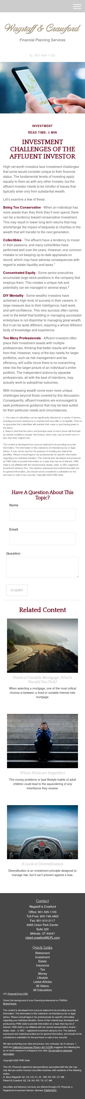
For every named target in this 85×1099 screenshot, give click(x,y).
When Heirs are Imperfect (42, 773)
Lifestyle (42, 977)
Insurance (42, 965)
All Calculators (42, 990)
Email (13, 529)
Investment (42, 957)
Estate (42, 961)
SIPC (54, 1090)
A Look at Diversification (42, 864)
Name (13, 505)
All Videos (42, 986)
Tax (42, 969)
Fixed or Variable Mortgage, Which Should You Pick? (42, 679)
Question (13, 553)
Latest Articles (42, 982)
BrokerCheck (10, 1003)
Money (42, 973)
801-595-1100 (45, 55)
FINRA (47, 1090)
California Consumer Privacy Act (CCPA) (32, 1047)
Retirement (42, 953)
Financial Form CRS (18, 993)
